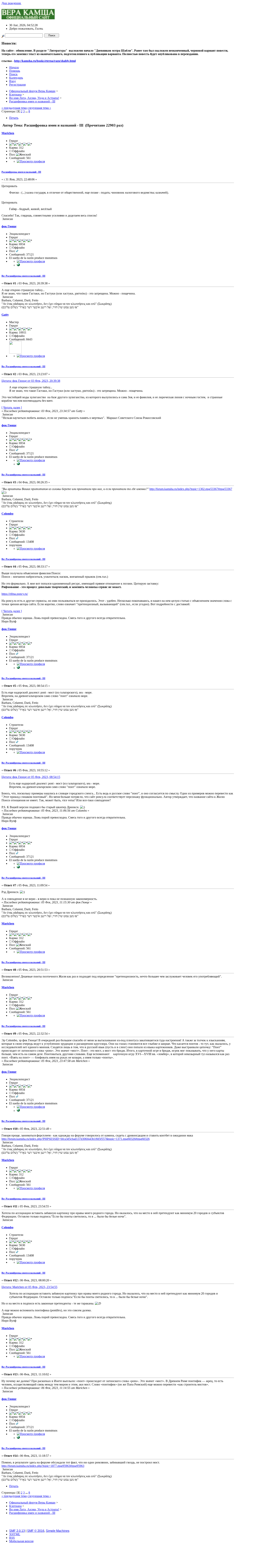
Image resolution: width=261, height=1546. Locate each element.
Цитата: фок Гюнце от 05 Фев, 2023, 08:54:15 (31, 777)
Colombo (7, 513)
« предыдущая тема (14, 108)
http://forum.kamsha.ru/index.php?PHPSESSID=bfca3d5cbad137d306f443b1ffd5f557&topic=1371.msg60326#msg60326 (76, 1138)
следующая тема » (39, 108)
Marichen (8, 133)
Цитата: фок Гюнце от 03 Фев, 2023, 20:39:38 (31, 380)
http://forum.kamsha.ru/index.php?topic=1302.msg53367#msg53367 (190, 489)
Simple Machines (57, 1530)
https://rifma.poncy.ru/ (15, 593)
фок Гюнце (9, 226)
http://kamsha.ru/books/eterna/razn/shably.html (45, 60)
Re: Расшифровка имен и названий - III (23, 275)
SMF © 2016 (35, 1530)
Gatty (5, 314)
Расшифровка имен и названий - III (21, 171)
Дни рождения (11, 3)
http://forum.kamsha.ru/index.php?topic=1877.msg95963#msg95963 (43, 1465)
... (26, 111)
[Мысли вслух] (18, 265)
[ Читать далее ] (12, 407)
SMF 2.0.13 (17, 1530)
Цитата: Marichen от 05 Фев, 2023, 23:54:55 (29, 1287)
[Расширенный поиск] (3, 35)
